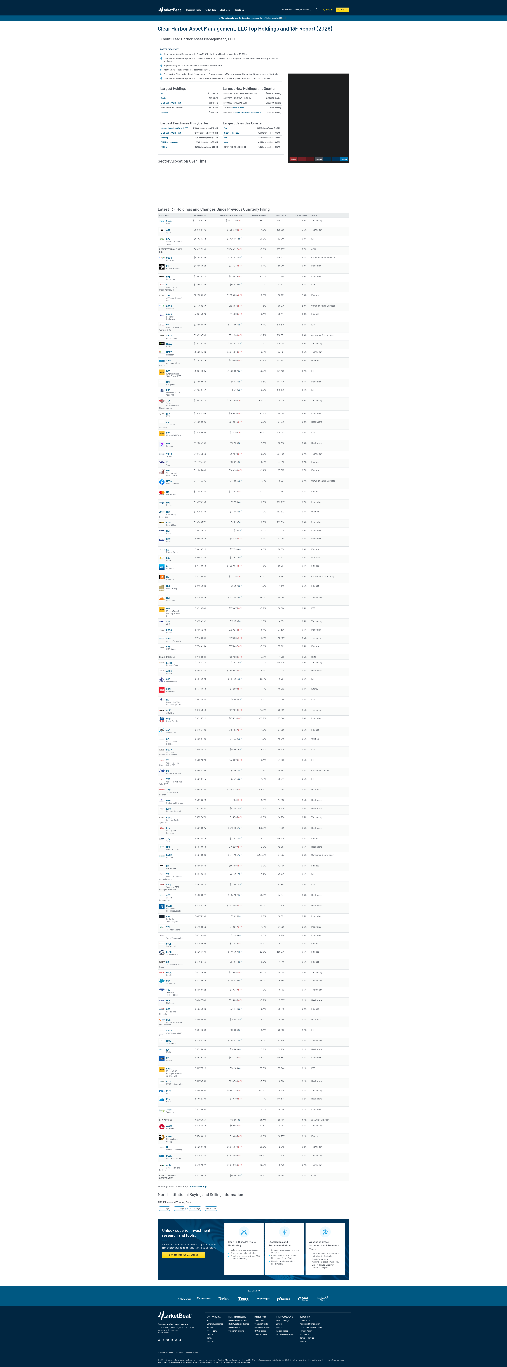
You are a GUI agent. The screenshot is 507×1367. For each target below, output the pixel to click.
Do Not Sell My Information (311, 1327)
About (209, 1320)
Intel (225, 137)
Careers (210, 1334)
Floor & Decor (238, 107)
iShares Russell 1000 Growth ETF (174, 128)
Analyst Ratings (282, 1320)
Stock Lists (259, 1320)
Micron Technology (231, 133)
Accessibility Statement (310, 1324)
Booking (164, 137)
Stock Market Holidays (285, 1334)
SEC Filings (164, 1208)
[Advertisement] (318, 52)
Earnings (279, 1327)
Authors (210, 1327)
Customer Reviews (236, 1331)
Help (214, 1341)
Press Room (212, 1331)
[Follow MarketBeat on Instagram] (176, 1339)
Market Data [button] (210, 10)
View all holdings (198, 1186)
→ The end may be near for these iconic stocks (239, 18)
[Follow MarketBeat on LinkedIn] (172, 1339)
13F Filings (179, 1208)
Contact (210, 1338)
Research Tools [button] (193, 10)
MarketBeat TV (234, 1327)
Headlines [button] (239, 10)
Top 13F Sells (211, 1208)
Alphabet (164, 112)
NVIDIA (164, 147)
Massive (221, 1360)
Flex (162, 93)
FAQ (208, 1341)
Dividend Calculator (262, 1327)
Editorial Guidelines (215, 1324)
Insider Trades (282, 1331)
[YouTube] (168, 1339)
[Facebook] (163, 1339)
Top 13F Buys (194, 1208)
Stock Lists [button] (225, 10)
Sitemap (303, 1341)
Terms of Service (307, 1338)
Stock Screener (260, 1334)
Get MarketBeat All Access (183, 1255)
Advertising (305, 1320)
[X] (159, 1339)
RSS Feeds (304, 1334)
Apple (163, 98)
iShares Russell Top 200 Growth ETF (249, 112)
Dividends (280, 1324)
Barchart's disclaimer (242, 1362)
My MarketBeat (260, 1331)
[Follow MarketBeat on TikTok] (180, 1339)
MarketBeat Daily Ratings (238, 1324)
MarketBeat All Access (237, 1320)
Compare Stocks (261, 1324)
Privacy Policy (306, 1331)
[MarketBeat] (170, 9)
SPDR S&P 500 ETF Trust (171, 103)
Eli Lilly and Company (169, 142)
